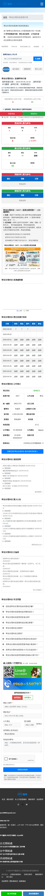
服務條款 (22, 881)
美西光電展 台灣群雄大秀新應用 (14, 466)
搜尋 (38, 59)
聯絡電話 (6, 712)
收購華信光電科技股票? (11, 558)
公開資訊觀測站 (15, 874)
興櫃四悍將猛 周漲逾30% (12, 481)
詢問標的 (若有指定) (10, 730)
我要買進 (11, 114)
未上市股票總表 (21, 799)
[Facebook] (18, 804)
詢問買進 (17, 697)
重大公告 (38, 69)
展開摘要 (7, 468)
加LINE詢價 (11, 894)
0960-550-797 (4, 821)
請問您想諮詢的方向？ (22, 693)
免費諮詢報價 (22, 770)
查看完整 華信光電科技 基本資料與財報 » (22, 451)
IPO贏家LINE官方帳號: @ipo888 (11, 835)
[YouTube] (27, 804)
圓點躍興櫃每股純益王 (11, 471)
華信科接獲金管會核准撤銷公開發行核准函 (18, 506)
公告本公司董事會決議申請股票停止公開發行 (19, 536)
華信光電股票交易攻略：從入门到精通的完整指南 (20, 576)
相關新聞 (27, 69)
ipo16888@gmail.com (8, 813)
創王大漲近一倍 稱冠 (10, 486)
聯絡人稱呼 (7, 703)
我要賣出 (34, 114)
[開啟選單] (41, 4)
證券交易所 (28, 874)
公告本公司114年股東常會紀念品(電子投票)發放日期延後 (22, 513)
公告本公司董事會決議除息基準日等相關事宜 (19, 528)
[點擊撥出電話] (22, 684)
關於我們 (10, 799)
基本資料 (15, 69)
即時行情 (14, 46)
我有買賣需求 (34, 894)
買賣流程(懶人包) (25, 46)
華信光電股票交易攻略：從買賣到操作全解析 (18, 571)
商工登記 (9, 877)
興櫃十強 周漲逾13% (10, 476)
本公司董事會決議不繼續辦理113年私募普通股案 (20, 521)
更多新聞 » (38, 492)
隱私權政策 (14, 881)
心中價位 (6, 721)
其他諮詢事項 (8, 739)
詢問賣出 (27, 697)
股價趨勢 (36, 46)
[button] (22, 606)
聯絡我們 (31, 799)
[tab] (22, 606)
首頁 (5, 17)
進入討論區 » (37, 590)
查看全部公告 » (37, 545)
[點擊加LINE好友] (22, 672)
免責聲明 (40, 799)
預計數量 (27, 721)
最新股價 (6, 69)
